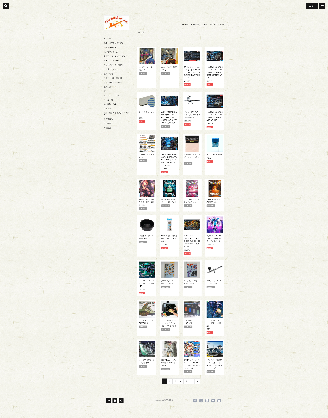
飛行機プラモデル (111, 52)
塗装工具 (107, 87)
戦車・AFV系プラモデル (113, 43)
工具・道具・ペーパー (113, 82)
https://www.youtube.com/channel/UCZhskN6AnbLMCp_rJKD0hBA (213, 400)
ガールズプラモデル (112, 60)
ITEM (205, 24)
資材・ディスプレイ (112, 95)
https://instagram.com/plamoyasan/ (207, 400)
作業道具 (107, 128)
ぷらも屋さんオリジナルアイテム (116, 114)
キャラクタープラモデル (114, 65)
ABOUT (195, 24)
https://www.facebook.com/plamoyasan (195, 400)
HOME (185, 24)
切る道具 (107, 108)
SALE (212, 24)
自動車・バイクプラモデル (114, 56)
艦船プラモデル (110, 47)
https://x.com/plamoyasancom (201, 400)
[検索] (6, 6)
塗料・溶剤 (108, 74)
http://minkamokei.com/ (219, 400)
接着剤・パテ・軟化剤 (113, 78)
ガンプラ (107, 39)
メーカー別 (108, 100)
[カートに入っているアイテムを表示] (322, 6)
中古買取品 (108, 119)
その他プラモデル (111, 69)
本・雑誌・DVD (110, 104)
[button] (312, 6)
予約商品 (107, 123)
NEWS (221, 24)
